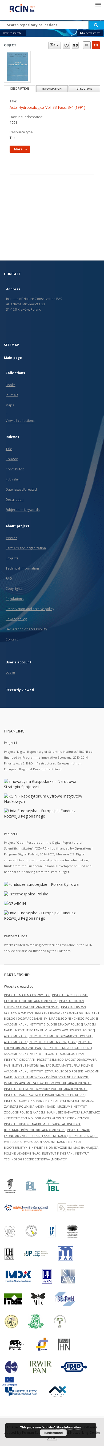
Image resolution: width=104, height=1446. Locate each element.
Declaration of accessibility (26, 629)
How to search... (13, 33)
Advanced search (90, 33)
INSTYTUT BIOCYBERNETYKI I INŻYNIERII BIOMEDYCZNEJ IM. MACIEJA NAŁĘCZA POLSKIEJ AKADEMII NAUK (51, 1147)
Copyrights (14, 588)
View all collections (20, 420)
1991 (13, 122)
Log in (10, 672)
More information (69, 1427)
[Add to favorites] (66, 45)
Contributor (15, 469)
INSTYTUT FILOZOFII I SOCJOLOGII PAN (57, 1054)
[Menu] (98, 4)
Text (13, 137)
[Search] (96, 25)
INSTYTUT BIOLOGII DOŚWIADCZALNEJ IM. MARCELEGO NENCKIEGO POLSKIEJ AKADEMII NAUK (51, 1018)
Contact (12, 639)
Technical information (22, 568)
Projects (12, 558)
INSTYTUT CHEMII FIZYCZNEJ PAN (52, 1042)
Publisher (13, 479)
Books (10, 385)
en (96, 45)
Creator (12, 459)
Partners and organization (26, 548)
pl (87, 45)
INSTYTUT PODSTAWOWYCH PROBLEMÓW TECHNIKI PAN (44, 1095)
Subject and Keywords (22, 509)
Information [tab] (52, 88)
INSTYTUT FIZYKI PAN (57, 1153)
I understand (53, 1432)
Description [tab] (19, 88)
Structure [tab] (84, 88)
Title (9, 449)
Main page (13, 357)
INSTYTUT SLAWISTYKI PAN (23, 1101)
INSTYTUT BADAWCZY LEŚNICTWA (59, 1013)
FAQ (9, 578)
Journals (12, 395)
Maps (10, 405)
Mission (11, 538)
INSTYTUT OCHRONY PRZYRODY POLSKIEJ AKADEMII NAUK (45, 1089)
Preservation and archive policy (30, 609)
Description (14, 499)
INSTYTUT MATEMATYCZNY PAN (27, 995)
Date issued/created (21, 489)
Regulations (14, 598)
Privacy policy (16, 619)
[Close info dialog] (75, 45)
